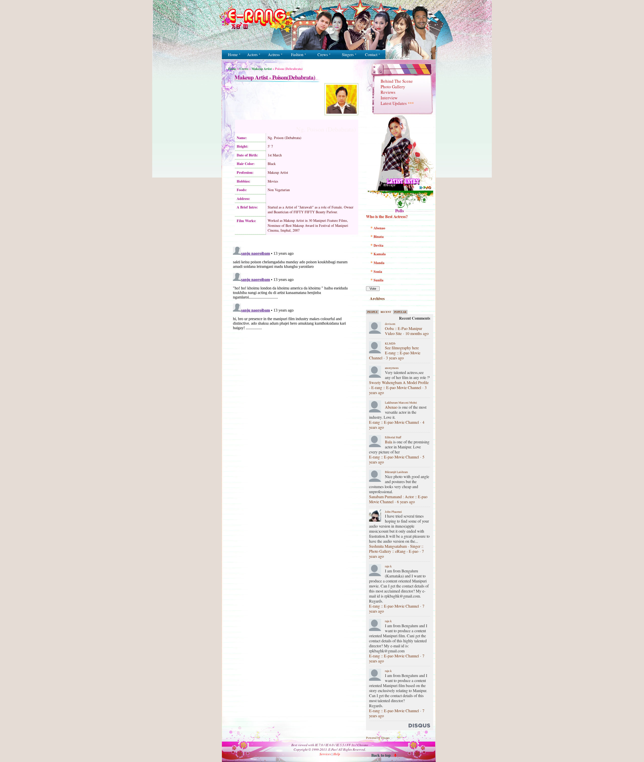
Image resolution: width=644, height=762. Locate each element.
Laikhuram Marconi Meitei (401, 402)
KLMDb (390, 343)
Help (336, 754)
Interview (389, 98)
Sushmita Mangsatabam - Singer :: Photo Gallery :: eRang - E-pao (396, 548)
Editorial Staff (393, 437)
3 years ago (395, 357)
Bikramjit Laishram (396, 472)
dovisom (390, 324)
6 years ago (406, 501)
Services (325, 754)
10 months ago (417, 333)
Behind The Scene (397, 81)
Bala (388, 441)
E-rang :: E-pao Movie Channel (394, 422)
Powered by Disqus (378, 738)
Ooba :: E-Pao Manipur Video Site (403, 331)
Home (232, 68)
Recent (386, 312)
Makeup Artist (262, 68)
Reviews (388, 92)
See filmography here (402, 347)
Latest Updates (397, 103)
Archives (377, 298)
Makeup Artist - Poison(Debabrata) (274, 77)
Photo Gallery (393, 87)
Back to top (381, 755)
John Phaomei (393, 512)
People (372, 312)
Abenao (391, 407)
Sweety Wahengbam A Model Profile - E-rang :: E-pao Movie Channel (399, 385)
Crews (243, 68)
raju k (388, 566)
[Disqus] (293, 307)
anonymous (392, 368)
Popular (400, 312)
